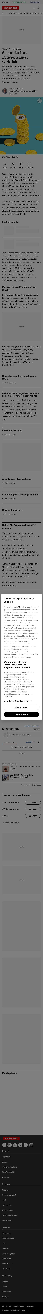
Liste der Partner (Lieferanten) (17, 701)
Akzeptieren (21, 714)
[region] (21, 657)
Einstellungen (21, 707)
